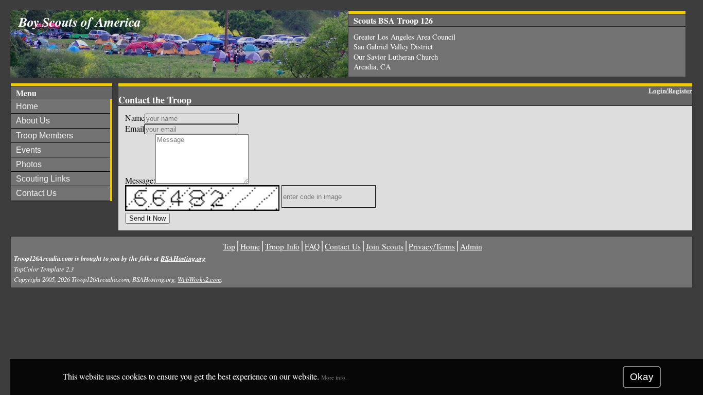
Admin (471, 246)
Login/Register (670, 90)
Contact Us (36, 193)
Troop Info (282, 246)
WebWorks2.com (199, 279)
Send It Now (147, 218)
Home (27, 106)
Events (28, 150)
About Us (33, 120)
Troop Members (44, 135)
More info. (334, 377)
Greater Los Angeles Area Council (404, 37)
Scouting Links (43, 178)
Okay (642, 376)
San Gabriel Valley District (393, 46)
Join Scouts (384, 246)
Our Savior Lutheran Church (396, 57)
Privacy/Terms (432, 246)
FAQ (312, 246)
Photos (29, 164)
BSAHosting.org (183, 258)
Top (229, 246)
